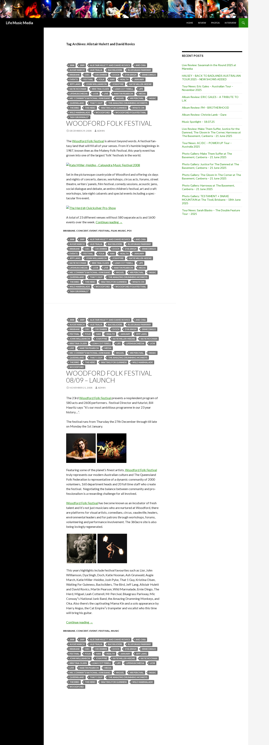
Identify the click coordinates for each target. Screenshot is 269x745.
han (112, 79)
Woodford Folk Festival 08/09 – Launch (109, 376)
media (142, 93)
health (124, 79)
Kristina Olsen (100, 89)
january (139, 79)
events (74, 79)
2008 (72, 65)
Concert (82, 230)
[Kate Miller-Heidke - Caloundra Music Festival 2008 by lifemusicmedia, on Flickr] (103, 164)
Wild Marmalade (80, 112)
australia (96, 70)
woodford (103, 112)
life (141, 89)
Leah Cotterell (124, 89)
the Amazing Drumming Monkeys (127, 103)
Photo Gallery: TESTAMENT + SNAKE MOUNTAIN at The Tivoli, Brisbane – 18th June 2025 (211, 199)
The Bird (74, 107)
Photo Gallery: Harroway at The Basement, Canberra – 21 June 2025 (208, 187)
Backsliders (115, 70)
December (101, 74)
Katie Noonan (78, 89)
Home (189, 22)
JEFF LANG (75, 84)
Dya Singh (130, 74)
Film (114, 230)
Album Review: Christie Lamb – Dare (204, 114)
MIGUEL (120, 98)
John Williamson (96, 84)
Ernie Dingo (149, 74)
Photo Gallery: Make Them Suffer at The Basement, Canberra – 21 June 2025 (207, 155)
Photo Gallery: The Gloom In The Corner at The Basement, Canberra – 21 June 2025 (211, 176)
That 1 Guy (96, 103)
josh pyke (118, 84)
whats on (138, 107)
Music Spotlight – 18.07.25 (198, 121)
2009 (82, 65)
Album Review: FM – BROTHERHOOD (205, 107)
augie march (77, 70)
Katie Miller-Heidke (140, 84)
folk (101, 79)
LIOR (95, 93)
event (93, 230)
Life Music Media (19, 23)
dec (87, 74)
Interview (230, 22)
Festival (88, 79)
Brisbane (75, 74)
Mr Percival (137, 98)
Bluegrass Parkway (139, 70)
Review (202, 22)
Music (152, 98)
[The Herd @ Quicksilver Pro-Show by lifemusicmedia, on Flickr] (91, 207)
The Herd (90, 107)
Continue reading (109, 222)
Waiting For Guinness (114, 107)
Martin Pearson (123, 93)
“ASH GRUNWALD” (79, 117)
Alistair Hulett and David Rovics (110, 65)
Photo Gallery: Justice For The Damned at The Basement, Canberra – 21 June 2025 (210, 165)
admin (101, 130)
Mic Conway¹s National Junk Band (90, 98)
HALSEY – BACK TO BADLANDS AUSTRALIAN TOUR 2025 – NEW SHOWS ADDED (211, 77)
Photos (215, 22)
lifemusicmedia (79, 93)
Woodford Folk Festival (130, 112)
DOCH (115, 74)
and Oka (140, 65)
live (106, 93)
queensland (77, 103)
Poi (129, 230)
